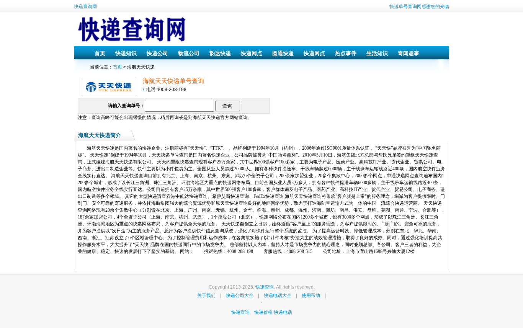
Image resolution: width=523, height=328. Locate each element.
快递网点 (251, 53)
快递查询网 (85, 6)
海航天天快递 (206, 117)
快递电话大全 (277, 295)
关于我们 (206, 295)
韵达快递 (220, 53)
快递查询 (264, 287)
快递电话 (283, 312)
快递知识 (126, 53)
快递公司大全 (239, 295)
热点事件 (345, 53)
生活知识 (377, 53)
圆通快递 (283, 53)
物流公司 (188, 53)
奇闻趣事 (408, 53)
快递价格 (264, 312)
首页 (100, 53)
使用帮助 (311, 295)
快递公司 (157, 53)
